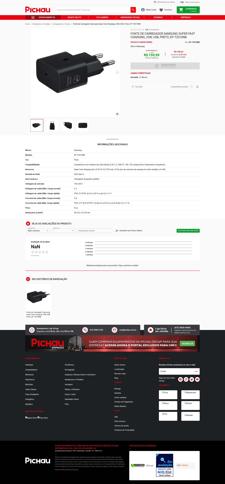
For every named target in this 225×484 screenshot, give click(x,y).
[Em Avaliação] (164, 465)
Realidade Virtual (72, 399)
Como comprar (120, 397)
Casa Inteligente (32, 394)
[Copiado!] (191, 87)
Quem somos (119, 365)
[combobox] (95, 10)
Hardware (29, 365)
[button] (132, 86)
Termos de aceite (121, 426)
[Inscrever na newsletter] (196, 371)
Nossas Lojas (120, 373)
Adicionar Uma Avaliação (188, 230)
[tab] (37, 125)
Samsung (140, 46)
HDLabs (75, 470)
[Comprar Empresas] (112, 343)
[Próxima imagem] (117, 72)
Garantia (117, 393)
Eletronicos (30, 379)
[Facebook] (180, 379)
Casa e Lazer (70, 394)
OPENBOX (158, 17)
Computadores (31, 370)
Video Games (30, 389)
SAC (116, 417)
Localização (119, 369)
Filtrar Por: (56, 228)
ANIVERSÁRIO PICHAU (130, 17)
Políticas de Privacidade (124, 430)
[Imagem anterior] (34, 72)
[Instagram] (185, 379)
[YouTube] (197, 379)
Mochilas (29, 384)
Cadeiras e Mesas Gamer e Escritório (80, 375)
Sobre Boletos (120, 406)
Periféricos (69, 365)
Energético (29, 399)
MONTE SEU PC (74, 17)
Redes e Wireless (72, 389)
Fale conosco (119, 421)
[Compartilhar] (197, 86)
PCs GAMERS (102, 17)
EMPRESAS (186, 17)
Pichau (68, 470)
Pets (67, 404)
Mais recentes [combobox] (34, 231)
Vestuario (69, 384)
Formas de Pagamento (123, 402)
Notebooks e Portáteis (74, 379)
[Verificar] (138, 467)
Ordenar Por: (32, 228)
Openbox (29, 404)
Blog (116, 378)
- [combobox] (53, 231)
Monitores (29, 375)
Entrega (117, 389)
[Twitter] (191, 379)
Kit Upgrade (69, 370)
